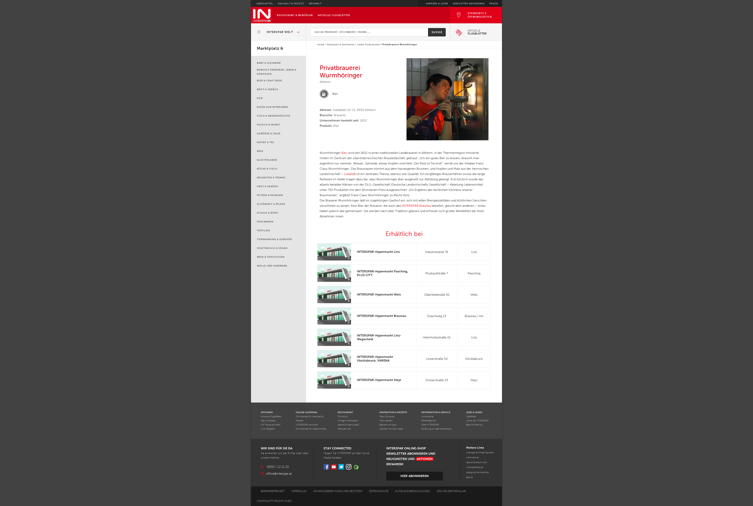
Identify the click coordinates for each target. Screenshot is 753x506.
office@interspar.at (279, 473)
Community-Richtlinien (274, 501)
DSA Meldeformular (451, 491)
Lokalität (350, 174)
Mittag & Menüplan (348, 420)
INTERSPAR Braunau (416, 205)
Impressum (298, 491)
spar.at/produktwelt (476, 462)
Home (320, 44)
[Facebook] (326, 467)
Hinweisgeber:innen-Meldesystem (337, 491)
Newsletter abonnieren (469, 3)
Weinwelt (315, 3)
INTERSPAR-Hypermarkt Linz (378, 251)
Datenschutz (378, 491)
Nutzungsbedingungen (412, 491)
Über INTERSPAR (430, 424)
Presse (493, 3)
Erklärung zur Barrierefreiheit (436, 429)
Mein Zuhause (386, 416)
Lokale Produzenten (368, 44)
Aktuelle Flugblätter (334, 15)
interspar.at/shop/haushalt (480, 452)
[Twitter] (341, 467)
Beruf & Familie (474, 424)
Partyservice (344, 429)
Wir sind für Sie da (276, 448)
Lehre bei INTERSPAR (477, 420)
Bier (344, 152)
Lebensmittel (264, 3)
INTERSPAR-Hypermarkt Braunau (381, 315)
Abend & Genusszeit (348, 424)
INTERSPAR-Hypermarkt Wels (379, 294)
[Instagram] (348, 467)
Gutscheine (427, 416)
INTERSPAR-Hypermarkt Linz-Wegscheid (379, 337)
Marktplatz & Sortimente (340, 44)
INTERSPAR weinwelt (307, 424)
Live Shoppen (268, 429)
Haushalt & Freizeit (291, 3)
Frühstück (343, 416)
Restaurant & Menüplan (295, 15)
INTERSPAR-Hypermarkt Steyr (379, 380)
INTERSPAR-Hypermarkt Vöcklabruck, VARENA (375, 358)
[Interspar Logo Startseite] (261, 15)
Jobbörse (471, 416)
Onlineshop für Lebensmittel (311, 429)
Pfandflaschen (428, 420)
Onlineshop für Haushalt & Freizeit (310, 418)
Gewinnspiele (268, 420)
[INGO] (356, 467)
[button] (278, 32)
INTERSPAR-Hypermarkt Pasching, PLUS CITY (382, 273)
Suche (437, 32)
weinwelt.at (472, 457)
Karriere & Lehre (437, 3)
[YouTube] (333, 467)
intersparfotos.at (474, 467)
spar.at (469, 477)
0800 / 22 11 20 (278, 466)
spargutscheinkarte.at (477, 472)
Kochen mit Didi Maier (391, 429)
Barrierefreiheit (273, 491)
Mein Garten (386, 420)
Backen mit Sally (388, 424)
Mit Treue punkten (270, 424)
